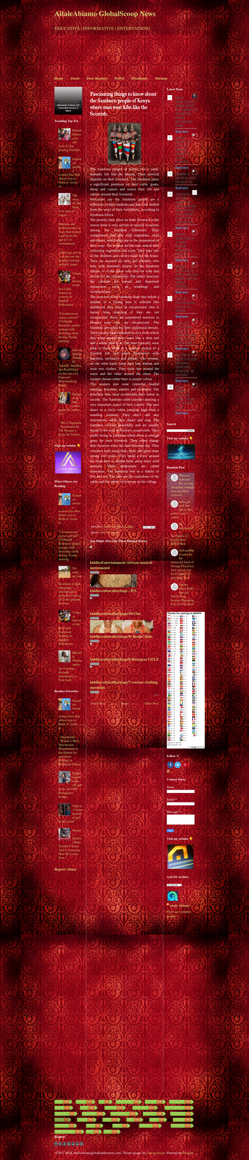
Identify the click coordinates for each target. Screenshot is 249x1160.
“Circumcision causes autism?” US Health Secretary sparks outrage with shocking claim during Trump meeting (69, 327)
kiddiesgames (62, 1113)
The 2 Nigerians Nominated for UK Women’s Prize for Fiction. (69, 428)
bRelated (156, 695)
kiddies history (140, 1107)
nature (107, 1119)
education (150, 1101)
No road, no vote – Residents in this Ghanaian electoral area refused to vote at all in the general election (70, 585)
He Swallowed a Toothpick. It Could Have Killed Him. (182, 534)
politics (90, 1125)
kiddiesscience (178, 1113)
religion (117, 1125)
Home (58, 78)
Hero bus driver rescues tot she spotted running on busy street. (69, 258)
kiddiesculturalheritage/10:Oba (115, 613)
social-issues (145, 1125)
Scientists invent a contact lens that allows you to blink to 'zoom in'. (69, 172)
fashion (59, 1107)
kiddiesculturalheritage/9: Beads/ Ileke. (121, 636)
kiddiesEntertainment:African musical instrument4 (121, 565)
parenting (178, 1119)
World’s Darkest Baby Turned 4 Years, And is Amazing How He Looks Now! (70, 844)
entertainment (177, 1101)
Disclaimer (139, 78)
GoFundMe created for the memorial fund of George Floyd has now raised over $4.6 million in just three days (182, 564)
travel (89, 1131)
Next (79, 102)
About (74, 78)
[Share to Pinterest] (154, 527)
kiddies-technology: (174, 1107)
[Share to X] (149, 527)
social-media (177, 1125)
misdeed (82, 1119)
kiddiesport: (149, 1113)
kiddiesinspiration (119, 1113)
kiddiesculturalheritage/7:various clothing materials (124, 684)
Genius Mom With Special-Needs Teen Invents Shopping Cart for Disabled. (182, 594)
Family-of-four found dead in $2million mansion (185, 304)
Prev (57, 102)
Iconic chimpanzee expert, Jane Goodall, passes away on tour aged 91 (185, 397)
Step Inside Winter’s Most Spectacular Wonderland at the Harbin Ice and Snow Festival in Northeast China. (69, 750)
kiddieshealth (89, 1113)
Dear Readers (97, 78)
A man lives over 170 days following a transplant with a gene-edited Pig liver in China (185, 333)
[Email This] (144, 527)
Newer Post (98, 703)
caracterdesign (155, 1153)
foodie (84, 1107)
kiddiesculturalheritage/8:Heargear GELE (124, 659)
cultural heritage (108, 532)
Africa (58, 1101)
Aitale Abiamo (179, 905)
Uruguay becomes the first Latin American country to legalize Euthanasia (69, 288)
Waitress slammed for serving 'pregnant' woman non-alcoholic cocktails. (182, 485)
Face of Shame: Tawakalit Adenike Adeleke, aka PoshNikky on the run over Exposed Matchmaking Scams (70, 367)
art (101, 1101)
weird (107, 1131)
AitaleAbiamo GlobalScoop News (104, 13)
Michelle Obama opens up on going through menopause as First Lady (70, 666)
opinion (154, 1119)
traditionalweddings (64, 1131)
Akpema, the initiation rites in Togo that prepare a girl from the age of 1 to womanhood (69, 233)
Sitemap (161, 78)
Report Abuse (65, 869)
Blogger (188, 1153)
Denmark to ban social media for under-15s (185, 178)
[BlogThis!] (146, 527)
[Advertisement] (124, 54)
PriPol (119, 78)
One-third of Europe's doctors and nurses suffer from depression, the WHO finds (186, 365)
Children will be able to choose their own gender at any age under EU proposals (186, 276)
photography (61, 1125)
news (130, 1119)
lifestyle (59, 1119)
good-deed (110, 1107)
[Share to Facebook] (151, 527)
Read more (181, 131)
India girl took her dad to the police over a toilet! (181, 509)
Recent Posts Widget (192, 417)
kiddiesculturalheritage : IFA (113, 590)
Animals (80, 1101)
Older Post (151, 703)
